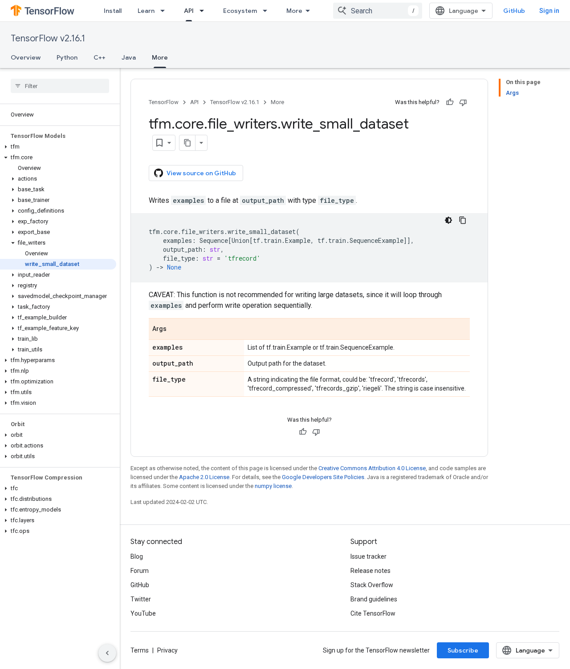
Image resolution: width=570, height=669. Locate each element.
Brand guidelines (373, 599)
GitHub (514, 11)
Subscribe (463, 650)
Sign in (549, 10)
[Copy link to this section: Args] (175, 329)
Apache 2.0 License (204, 477)
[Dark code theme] (448, 220)
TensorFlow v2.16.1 (48, 38)
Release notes (370, 570)
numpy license (273, 486)
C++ (100, 57)
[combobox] (377, 11)
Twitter (140, 599)
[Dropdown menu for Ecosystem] (267, 10)
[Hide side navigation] (107, 653)
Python (67, 57)
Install (113, 11)
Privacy (167, 650)
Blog (136, 556)
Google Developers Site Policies (323, 477)
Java (129, 57)
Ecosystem (240, 11)
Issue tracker (368, 556)
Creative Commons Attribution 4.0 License (372, 468)
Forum (139, 570)
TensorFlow (164, 102)
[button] (58, 146)
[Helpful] (449, 102)
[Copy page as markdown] (187, 142)
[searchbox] (60, 86)
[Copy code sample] (463, 220)
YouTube (143, 613)
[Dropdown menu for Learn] (165, 10)
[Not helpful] (463, 102)
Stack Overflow (371, 584)
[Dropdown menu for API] (204, 10)
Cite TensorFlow (372, 613)
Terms (139, 650)
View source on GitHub (201, 173)
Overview (26, 57)
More (294, 11)
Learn (146, 11)
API (189, 11)
